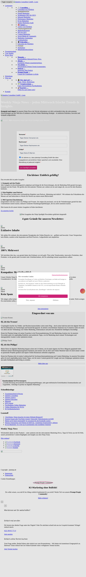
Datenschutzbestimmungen (60, 275)
